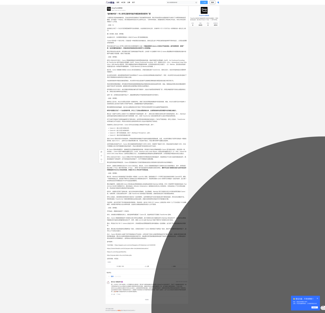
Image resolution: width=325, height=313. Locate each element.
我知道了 (314, 307)
